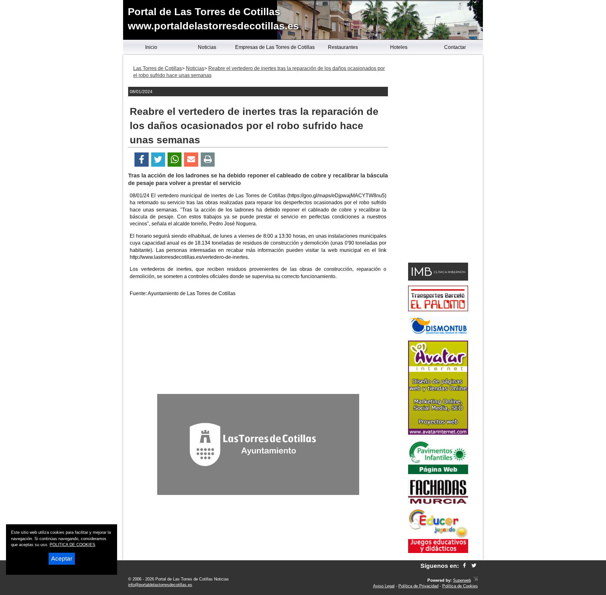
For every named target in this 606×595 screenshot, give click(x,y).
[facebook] (464, 565)
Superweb (462, 580)
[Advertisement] (258, 346)
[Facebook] (141, 159)
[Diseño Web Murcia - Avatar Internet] (475, 580)
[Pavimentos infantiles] (438, 472)
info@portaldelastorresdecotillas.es (160, 584)
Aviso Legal (384, 586)
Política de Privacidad (418, 586)
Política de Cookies (460, 586)
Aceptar (61, 558)
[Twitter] (158, 159)
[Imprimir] (208, 159)
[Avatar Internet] (438, 433)
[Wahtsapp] (175, 159)
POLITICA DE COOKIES (72, 544)
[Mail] (191, 159)
